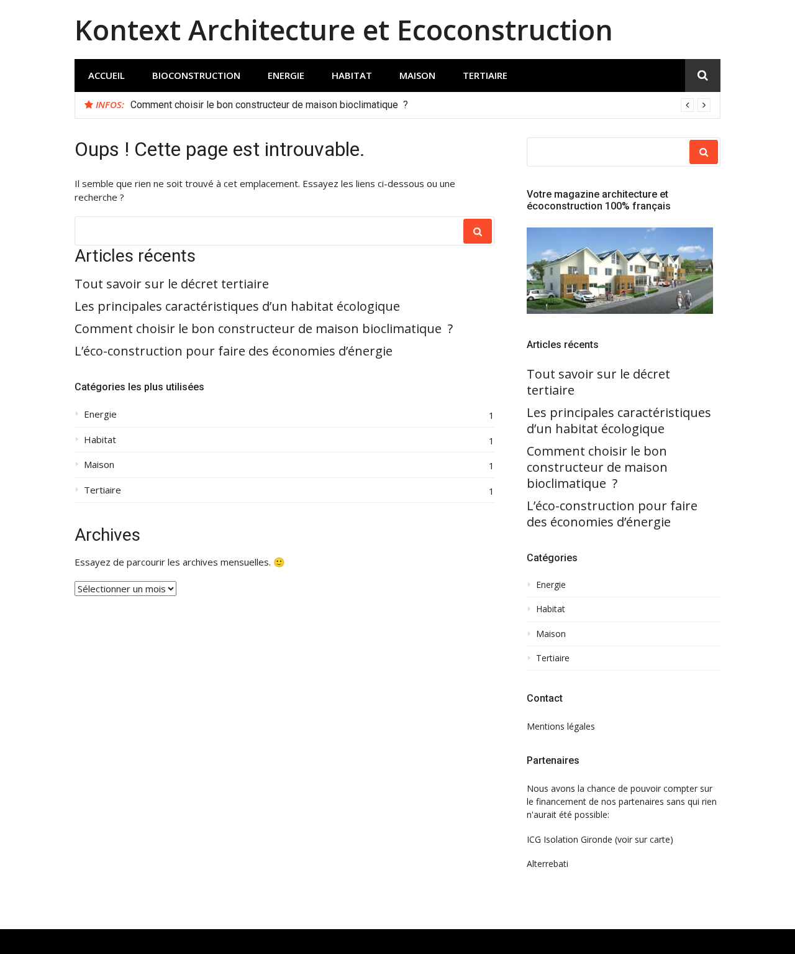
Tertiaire (485, 75)
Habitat (352, 75)
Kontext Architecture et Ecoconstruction (344, 29)
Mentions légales (561, 726)
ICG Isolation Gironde (569, 839)
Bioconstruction (196, 75)
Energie (286, 75)
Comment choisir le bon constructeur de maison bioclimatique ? (269, 105)
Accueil (106, 75)
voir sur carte (643, 839)
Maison (417, 75)
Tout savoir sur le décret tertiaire (172, 284)
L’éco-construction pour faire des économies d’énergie (234, 351)
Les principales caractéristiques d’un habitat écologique (237, 306)
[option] (420, 105)
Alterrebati (547, 863)
